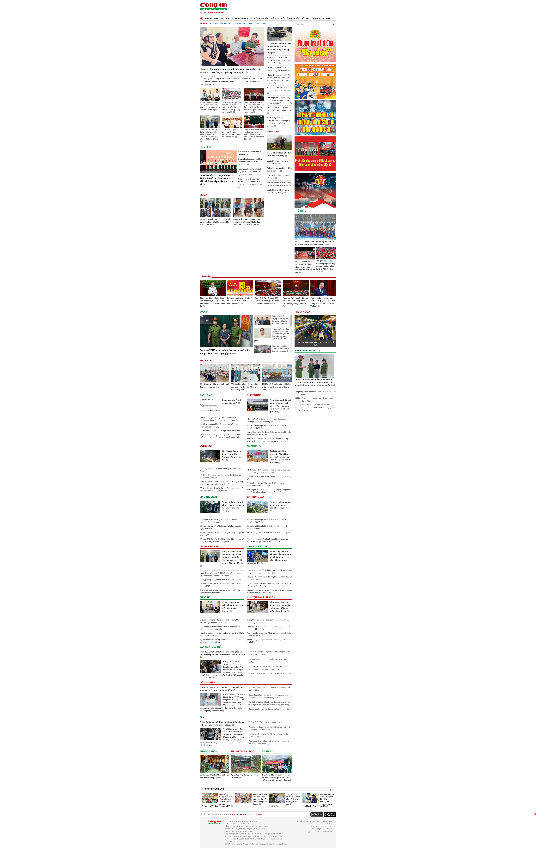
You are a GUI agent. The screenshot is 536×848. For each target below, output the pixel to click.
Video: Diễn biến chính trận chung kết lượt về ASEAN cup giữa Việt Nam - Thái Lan (314, 243)
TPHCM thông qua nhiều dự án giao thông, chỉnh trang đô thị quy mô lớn (231, 133)
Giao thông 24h (227, 18)
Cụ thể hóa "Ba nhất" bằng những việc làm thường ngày (214, 776)
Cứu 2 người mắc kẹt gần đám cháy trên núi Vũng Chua (231, 24)
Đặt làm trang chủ (211, 814)
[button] (288, 23)
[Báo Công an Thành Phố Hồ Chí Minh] (202, 18)
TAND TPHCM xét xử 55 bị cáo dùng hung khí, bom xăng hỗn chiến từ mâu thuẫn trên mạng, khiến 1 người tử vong (315, 407)
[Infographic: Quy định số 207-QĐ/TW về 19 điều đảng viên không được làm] (240, 288)
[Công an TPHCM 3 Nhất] (315, 45)
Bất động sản (256, 497)
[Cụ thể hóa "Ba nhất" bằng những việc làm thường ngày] (214, 764)
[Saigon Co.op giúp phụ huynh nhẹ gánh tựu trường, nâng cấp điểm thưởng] (277, 798)
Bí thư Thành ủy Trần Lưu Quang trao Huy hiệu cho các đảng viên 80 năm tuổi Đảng (210, 106)
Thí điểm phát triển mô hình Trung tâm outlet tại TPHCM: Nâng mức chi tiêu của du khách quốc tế (280, 406)
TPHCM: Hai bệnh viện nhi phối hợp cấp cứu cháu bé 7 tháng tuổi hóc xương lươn (245, 387)
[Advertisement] (286, 8)
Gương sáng (294, 18)
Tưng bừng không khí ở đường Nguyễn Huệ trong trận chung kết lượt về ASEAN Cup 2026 (325, 266)
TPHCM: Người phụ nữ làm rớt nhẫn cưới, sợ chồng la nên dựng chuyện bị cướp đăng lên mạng (231, 107)
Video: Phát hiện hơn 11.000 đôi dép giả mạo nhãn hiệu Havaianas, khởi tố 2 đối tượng (215, 222)
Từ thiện (305, 18)
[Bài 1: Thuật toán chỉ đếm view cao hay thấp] (279, 142)
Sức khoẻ (206, 360)
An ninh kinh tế (241, 18)
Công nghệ (316, 18)
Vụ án (216, 18)
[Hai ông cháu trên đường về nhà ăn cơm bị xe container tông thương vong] (279, 34)
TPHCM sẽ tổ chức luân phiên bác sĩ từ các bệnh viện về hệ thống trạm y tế (276, 387)
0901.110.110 (257, 814)
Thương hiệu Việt (258, 546)
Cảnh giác (206, 395)
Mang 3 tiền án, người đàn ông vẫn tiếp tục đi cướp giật (278, 89)
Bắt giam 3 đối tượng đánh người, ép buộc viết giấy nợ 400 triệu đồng (281, 319)
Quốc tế (284, 18)
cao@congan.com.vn (324, 829)
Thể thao (275, 18)
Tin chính (208, 18)
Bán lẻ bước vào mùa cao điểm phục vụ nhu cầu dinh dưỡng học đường (260, 799)
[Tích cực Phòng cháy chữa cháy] (315, 81)
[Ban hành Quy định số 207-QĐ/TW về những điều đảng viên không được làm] (268, 288)
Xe (323, 18)
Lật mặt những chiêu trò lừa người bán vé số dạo (220, 431)
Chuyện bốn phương (260, 597)
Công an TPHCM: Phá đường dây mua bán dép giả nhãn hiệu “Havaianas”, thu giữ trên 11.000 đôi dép (209, 134)
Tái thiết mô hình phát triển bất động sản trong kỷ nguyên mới (280, 505)
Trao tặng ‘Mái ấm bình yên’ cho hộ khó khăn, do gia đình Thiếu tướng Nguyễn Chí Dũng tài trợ (276, 777)
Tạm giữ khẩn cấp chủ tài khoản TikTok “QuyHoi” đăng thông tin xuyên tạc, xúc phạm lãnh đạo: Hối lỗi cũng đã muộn (314, 382)
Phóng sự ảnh (304, 312)
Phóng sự (273, 131)
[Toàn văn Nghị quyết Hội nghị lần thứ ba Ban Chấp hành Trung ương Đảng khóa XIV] (296, 288)
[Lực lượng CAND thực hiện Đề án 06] (315, 154)
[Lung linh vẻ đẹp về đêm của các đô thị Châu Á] (315, 328)
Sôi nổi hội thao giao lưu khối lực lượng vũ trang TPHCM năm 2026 (250, 161)
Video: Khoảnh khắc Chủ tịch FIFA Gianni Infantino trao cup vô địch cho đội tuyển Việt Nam (305, 267)
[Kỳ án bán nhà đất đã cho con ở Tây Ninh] (245, 764)
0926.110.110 (245, 814)
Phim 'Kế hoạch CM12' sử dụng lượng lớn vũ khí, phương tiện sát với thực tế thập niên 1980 (222, 653)
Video (328, 18)
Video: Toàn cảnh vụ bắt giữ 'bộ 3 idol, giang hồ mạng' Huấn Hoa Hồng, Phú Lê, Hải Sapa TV (247, 222)
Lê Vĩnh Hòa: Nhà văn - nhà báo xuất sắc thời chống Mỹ (269, 673)
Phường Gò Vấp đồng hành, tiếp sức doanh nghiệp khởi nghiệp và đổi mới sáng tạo (278, 100)
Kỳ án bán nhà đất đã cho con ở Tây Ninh (244, 776)
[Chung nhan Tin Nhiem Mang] (320, 831)
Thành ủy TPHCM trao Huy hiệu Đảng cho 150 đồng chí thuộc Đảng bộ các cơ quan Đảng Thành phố (254, 107)
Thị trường (255, 18)
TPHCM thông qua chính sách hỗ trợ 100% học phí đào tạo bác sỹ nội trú (279, 60)
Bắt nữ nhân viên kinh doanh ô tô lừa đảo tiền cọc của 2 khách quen (280, 349)
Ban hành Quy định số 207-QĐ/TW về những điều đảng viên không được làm (267, 301)
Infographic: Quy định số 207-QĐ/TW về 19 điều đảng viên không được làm (240, 301)
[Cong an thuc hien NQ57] (315, 117)
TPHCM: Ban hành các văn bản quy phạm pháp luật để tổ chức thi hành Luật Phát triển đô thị (254, 134)
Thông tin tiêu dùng (213, 789)
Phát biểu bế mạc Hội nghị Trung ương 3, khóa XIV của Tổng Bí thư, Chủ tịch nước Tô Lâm (322, 302)
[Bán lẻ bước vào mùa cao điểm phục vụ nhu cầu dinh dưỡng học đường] (243, 798)
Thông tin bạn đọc (243, 751)
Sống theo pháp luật (308, 350)
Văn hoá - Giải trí (210, 647)
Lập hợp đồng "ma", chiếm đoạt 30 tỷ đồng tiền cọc (220, 580)
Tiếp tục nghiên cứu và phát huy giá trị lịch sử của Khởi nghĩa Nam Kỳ (249, 172)
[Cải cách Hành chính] (315, 190)
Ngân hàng (254, 446)
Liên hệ (226, 814)
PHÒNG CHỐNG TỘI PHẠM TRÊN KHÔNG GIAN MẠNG (219, 76)
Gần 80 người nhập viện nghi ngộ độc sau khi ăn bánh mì (214, 385)
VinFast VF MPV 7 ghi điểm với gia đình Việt (265, 722)
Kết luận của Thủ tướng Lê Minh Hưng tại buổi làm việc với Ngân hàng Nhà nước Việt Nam (280, 457)
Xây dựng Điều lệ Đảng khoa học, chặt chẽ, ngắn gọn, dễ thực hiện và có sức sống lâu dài (212, 302)
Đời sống (265, 18)
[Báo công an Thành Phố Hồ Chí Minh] (214, 6)
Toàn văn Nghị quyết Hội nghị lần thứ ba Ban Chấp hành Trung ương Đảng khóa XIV (295, 301)
